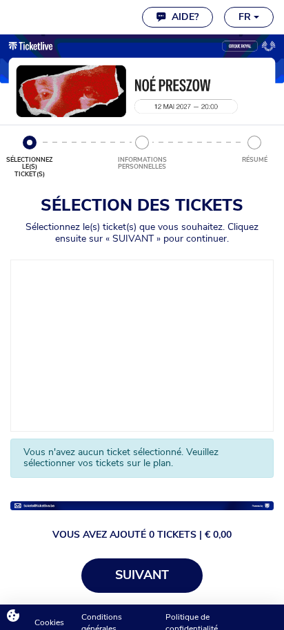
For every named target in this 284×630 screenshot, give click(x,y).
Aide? (182, 16)
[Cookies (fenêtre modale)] (13, 617)
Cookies (49, 622)
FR (246, 16)
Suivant (142, 575)
